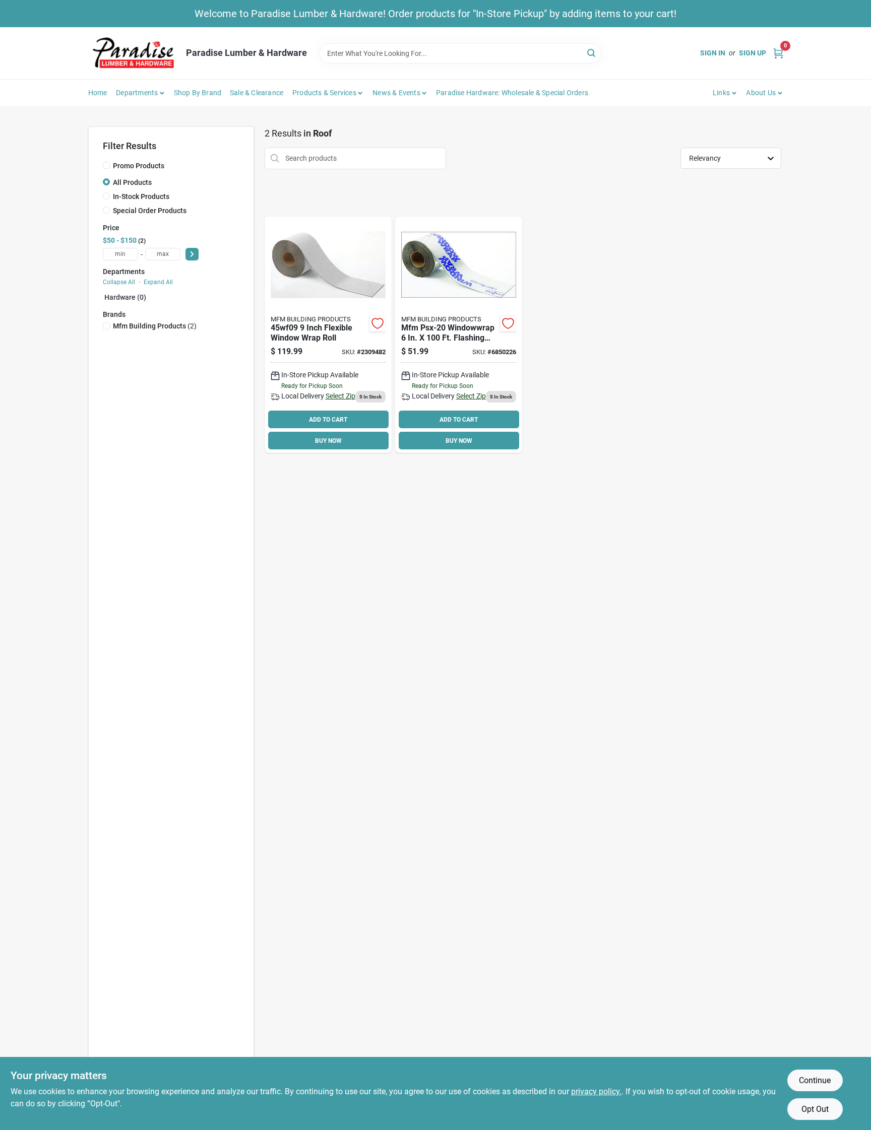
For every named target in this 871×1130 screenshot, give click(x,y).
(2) (155, 326)
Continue (815, 1080)
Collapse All (119, 282)
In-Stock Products (141, 196)
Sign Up (752, 53)
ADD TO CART (328, 419)
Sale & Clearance (256, 93)
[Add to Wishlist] (377, 323)
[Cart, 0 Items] (778, 53)
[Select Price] (192, 254)
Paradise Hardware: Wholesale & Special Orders (512, 93)
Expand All (158, 282)
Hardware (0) (125, 297)
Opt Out (815, 1109)
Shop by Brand (198, 93)
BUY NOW (328, 440)
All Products (132, 182)
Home (97, 93)
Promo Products (138, 165)
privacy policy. (596, 1091)
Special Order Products (149, 210)
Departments (137, 93)
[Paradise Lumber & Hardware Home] (133, 53)
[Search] (592, 52)
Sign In (712, 53)
